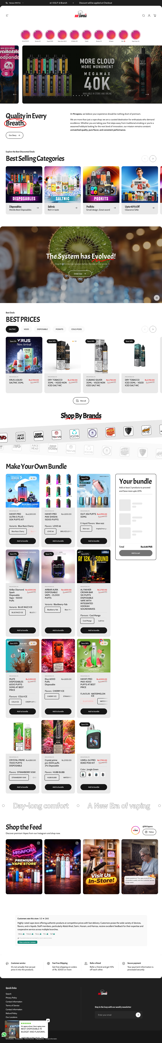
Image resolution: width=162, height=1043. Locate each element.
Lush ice (101, 621)
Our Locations (11, 1017)
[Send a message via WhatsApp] (4, 1034)
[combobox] (15, 3)
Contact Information (14, 1001)
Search (8, 994)
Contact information (51, 1039)
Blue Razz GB (36, 531)
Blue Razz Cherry (18, 531)
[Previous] (15, 94)
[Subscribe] (138, 1014)
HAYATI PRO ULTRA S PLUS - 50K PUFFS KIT (17, 517)
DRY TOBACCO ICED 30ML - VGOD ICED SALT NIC (134, 383)
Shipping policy (39, 1039)
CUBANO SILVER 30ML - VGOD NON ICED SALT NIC (95, 383)
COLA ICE (15, 702)
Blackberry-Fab (52, 610)
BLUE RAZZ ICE (17, 612)
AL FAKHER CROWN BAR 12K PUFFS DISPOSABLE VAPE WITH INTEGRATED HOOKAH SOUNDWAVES (87, 599)
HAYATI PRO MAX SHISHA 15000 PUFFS (52, 517)
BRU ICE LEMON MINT (68, 531)
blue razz (86, 529)
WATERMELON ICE (107, 701)
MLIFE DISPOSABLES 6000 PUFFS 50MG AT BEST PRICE (16, 684)
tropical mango (101, 529)
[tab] (12, 329)
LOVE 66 (50, 531)
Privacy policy (19, 1039)
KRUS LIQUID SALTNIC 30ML (16, 381)
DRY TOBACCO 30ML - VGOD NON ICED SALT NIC (57, 383)
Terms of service (29, 1039)
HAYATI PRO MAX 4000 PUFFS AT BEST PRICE (87, 683)
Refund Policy (11, 1013)
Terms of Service (12, 1005)
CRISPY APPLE (31, 702)
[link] (14, 135)
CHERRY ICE (51, 696)
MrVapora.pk (13, 377)
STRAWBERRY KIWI (19, 777)
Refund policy (10, 1039)
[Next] (147, 94)
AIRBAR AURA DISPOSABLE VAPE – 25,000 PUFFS (52, 593)
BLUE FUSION (88, 701)
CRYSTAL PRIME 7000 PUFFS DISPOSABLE (17, 763)
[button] (157, 298)
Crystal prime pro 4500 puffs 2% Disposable (52, 763)
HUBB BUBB (52, 777)
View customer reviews (27, 942)
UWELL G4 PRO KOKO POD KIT (87, 761)
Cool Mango (87, 621)
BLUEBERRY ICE (36, 612)
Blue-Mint (68, 610)
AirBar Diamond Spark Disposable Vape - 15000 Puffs (16, 595)
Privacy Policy (11, 997)
